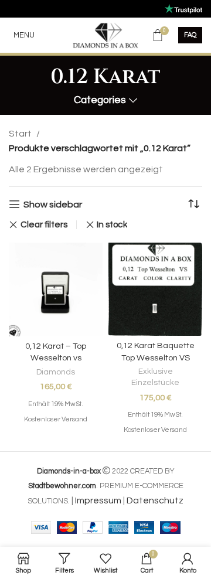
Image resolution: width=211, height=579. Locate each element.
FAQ (190, 35)
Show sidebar (52, 204)
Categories (100, 100)
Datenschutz (155, 500)
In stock (112, 224)
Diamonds (55, 372)
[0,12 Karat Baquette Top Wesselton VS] (155, 289)
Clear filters (44, 224)
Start (20, 133)
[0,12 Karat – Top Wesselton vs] (56, 289)
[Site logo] (105, 34)
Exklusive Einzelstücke (155, 377)
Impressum (98, 500)
